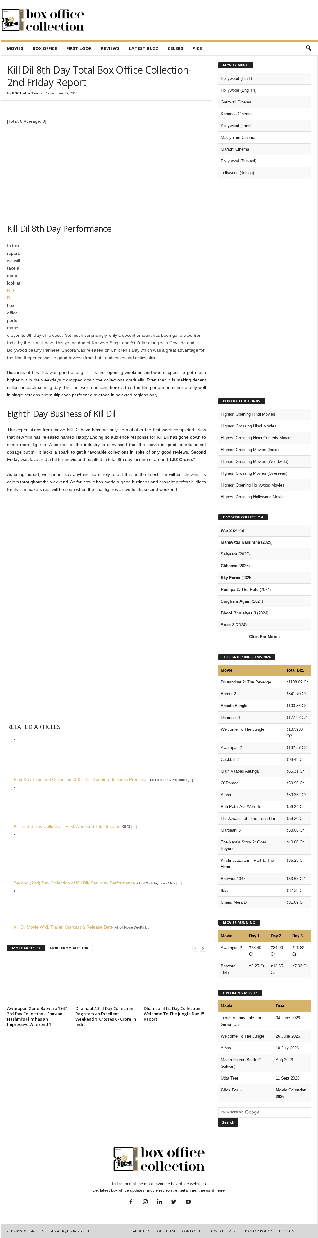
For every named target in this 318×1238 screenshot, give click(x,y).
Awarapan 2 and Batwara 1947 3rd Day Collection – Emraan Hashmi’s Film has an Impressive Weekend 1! (37, 1016)
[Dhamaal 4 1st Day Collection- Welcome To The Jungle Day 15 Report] (175, 980)
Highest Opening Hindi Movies (248, 414)
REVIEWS (110, 48)
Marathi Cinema (235, 149)
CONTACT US (192, 1231)
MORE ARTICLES (26, 948)
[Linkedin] (159, 1202)
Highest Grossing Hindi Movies (248, 426)
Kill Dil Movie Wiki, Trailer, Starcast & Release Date (63, 927)
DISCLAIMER (289, 1231)
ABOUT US (141, 1231)
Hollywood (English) (238, 90)
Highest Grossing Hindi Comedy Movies (257, 438)
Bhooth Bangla (234, 705)
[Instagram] (145, 1202)
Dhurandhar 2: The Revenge (246, 682)
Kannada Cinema (236, 114)
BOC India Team (27, 93)
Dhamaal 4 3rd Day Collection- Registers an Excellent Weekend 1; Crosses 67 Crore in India (105, 1016)
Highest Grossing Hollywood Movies (253, 497)
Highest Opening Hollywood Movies (252, 485)
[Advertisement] (205, 20)
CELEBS (175, 48)
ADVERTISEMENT (224, 1231)
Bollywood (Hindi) (236, 78)
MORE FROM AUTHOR (69, 948)
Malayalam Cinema (238, 137)
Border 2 (228, 694)
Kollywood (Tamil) (236, 125)
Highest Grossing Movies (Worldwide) (254, 461)
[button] (308, 48)
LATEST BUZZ (143, 48)
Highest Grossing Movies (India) (250, 449)
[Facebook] (131, 1202)
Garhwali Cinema (236, 102)
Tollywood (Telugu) (237, 173)
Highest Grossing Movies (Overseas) (254, 473)
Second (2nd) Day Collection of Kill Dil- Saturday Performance (74, 882)
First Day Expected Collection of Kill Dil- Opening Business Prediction (81, 779)
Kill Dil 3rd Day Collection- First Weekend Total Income (67, 826)
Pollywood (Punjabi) (238, 161)
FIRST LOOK (79, 48)
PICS (197, 48)
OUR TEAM (166, 1231)
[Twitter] (174, 1202)
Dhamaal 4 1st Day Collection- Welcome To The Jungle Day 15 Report (174, 1014)
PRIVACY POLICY (258, 1231)
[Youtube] (187, 1202)
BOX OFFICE (45, 48)
